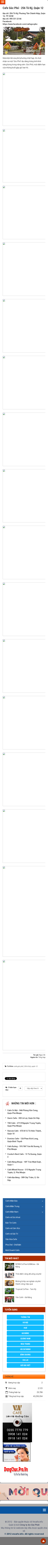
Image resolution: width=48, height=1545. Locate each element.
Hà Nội (25, 1322)
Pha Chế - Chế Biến (13, 1245)
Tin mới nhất (12, 1258)
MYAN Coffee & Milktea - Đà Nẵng (27, 1265)
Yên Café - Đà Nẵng (23, 1297)
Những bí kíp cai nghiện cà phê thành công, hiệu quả (28, 1282)
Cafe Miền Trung (12, 1206)
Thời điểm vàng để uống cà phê (28, 1274)
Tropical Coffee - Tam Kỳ (25, 1289)
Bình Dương (25, 1355)
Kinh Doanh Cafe (12, 1250)
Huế (25, 1328)
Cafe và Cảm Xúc (12, 1228)
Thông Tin (25, 1317)
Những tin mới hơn (22, 1103)
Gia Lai (25, 1360)
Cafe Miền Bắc (11, 1201)
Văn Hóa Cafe (11, 1239)
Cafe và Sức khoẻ (12, 1217)
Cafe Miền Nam (11, 1212)
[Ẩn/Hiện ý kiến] (20, 1088)
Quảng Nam (25, 1339)
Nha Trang (25, 1344)
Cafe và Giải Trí (11, 1234)
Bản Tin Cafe (10, 1223)
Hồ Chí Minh (25, 1349)
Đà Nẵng (25, 1333)
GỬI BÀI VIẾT (25, 1365)
